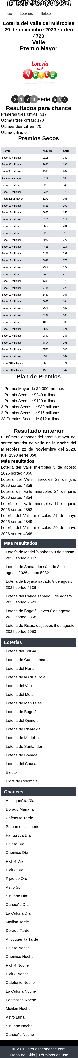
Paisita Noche (18, 948)
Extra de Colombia (22, 781)
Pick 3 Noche (17, 974)
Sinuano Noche (19, 1026)
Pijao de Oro (16, 878)
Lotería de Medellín (22, 738)
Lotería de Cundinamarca (28, 660)
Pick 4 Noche (17, 965)
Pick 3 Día (14, 870)
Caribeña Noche (20, 1034)
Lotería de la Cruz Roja (25, 677)
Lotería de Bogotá (21, 712)
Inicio (8, 13)
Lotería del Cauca (21, 764)
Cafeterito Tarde (19, 818)
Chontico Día (17, 852)
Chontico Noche (20, 956)
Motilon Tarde (17, 922)
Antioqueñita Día (20, 800)
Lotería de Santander (24, 746)
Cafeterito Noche (20, 982)
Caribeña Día (17, 904)
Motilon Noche (18, 1008)
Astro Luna (15, 1017)
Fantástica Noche (21, 1000)
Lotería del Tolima (21, 651)
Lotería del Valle (19, 686)
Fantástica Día (18, 835)
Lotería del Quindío (22, 720)
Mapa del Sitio (22, 1055)
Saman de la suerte (22, 826)
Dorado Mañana (20, 809)
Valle (38, 42)
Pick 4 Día (14, 861)
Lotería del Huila (20, 668)
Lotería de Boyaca (21, 755)
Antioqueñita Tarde (22, 939)
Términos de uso (53, 1055)
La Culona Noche (21, 991)
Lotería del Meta (20, 694)
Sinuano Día (16, 896)
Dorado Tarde (17, 930)
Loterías (26, 13)
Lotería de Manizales (24, 703)
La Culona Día (18, 913)
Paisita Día (15, 844)
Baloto (46, 13)
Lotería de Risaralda (23, 729)
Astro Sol (13, 887)
